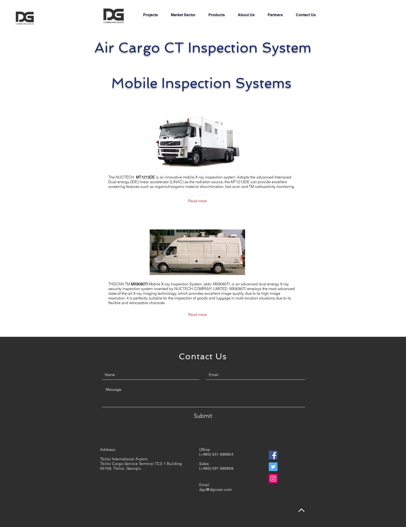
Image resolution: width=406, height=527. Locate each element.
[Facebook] (273, 455)
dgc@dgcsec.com (215, 489)
